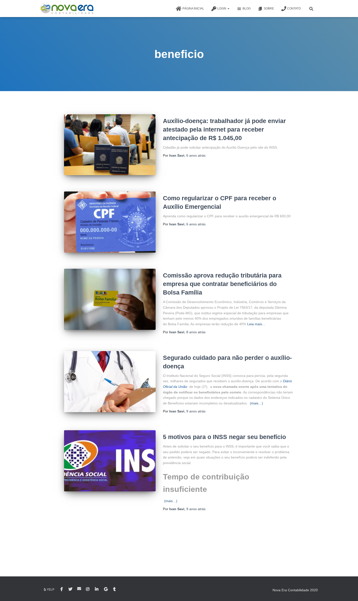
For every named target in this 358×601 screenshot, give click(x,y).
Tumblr (115, 589)
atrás (196, 155)
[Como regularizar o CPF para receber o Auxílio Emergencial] (110, 222)
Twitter (70, 589)
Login (222, 8)
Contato (294, 8)
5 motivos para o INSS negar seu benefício (224, 436)
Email (79, 588)
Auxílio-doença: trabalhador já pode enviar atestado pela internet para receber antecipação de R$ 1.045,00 (224, 129)
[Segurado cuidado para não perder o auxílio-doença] (110, 381)
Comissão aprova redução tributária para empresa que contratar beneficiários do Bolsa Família (222, 284)
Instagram (88, 589)
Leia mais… (256, 324)
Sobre (269, 8)
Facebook (62, 589)
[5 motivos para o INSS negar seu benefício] (110, 460)
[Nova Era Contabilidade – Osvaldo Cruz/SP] (67, 8)
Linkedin (97, 589)
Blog (247, 8)
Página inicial (193, 8)
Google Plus (106, 589)
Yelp (50, 589)
